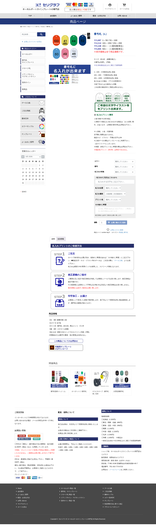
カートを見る (22, 507)
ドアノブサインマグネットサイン (29, 75)
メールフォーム (115, 470)
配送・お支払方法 (24, 497)
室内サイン (26, 82)
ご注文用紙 (26, 111)
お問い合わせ (22, 501)
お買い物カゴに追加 (118, 222)
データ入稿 (26, 103)
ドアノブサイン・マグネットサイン (73, 497)
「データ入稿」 (118, 260)
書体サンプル (108, 494)
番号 (96, 166)
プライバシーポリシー (111, 507)
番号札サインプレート (28, 61)
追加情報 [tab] (61, 239)
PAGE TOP (150, 511)
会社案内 (21, 491)
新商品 (24, 89)
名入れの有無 (99, 172)
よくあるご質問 (28, 142)
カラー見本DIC (109, 497)
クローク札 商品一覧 (68, 494)
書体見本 (25, 118)
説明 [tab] (53, 239)
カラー (97, 161)
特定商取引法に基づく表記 (113, 504)
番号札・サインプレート (69, 491)
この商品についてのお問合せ (66, 341)
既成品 (121, 232)
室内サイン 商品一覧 (68, 501)
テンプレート (27, 134)
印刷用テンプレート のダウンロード (63, 348)
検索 (41, 34)
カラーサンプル (28, 126)
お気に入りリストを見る (33, 42)
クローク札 (26, 68)
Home (20, 488)
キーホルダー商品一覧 (68, 488)
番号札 (126, 232)
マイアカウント (23, 504)
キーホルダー (27, 54)
